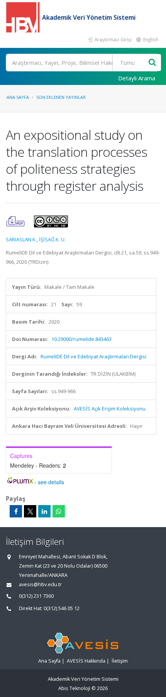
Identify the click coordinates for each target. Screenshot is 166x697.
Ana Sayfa (18, 97)
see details (51, 482)
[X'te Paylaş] (30, 511)
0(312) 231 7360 (36, 596)
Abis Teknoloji (74, 688)
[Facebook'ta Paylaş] (16, 511)
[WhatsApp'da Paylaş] (59, 511)
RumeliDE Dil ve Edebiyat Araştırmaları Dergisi (93, 356)
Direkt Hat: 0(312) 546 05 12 (49, 608)
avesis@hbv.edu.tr (40, 584)
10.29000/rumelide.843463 (81, 339)
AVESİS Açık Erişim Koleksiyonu (110, 408)
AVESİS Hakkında (86, 661)
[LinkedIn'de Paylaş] (44, 511)
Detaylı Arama (136, 78)
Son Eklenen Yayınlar (61, 97)
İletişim (120, 661)
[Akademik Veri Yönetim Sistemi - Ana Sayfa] (24, 17)
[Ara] (152, 62)
